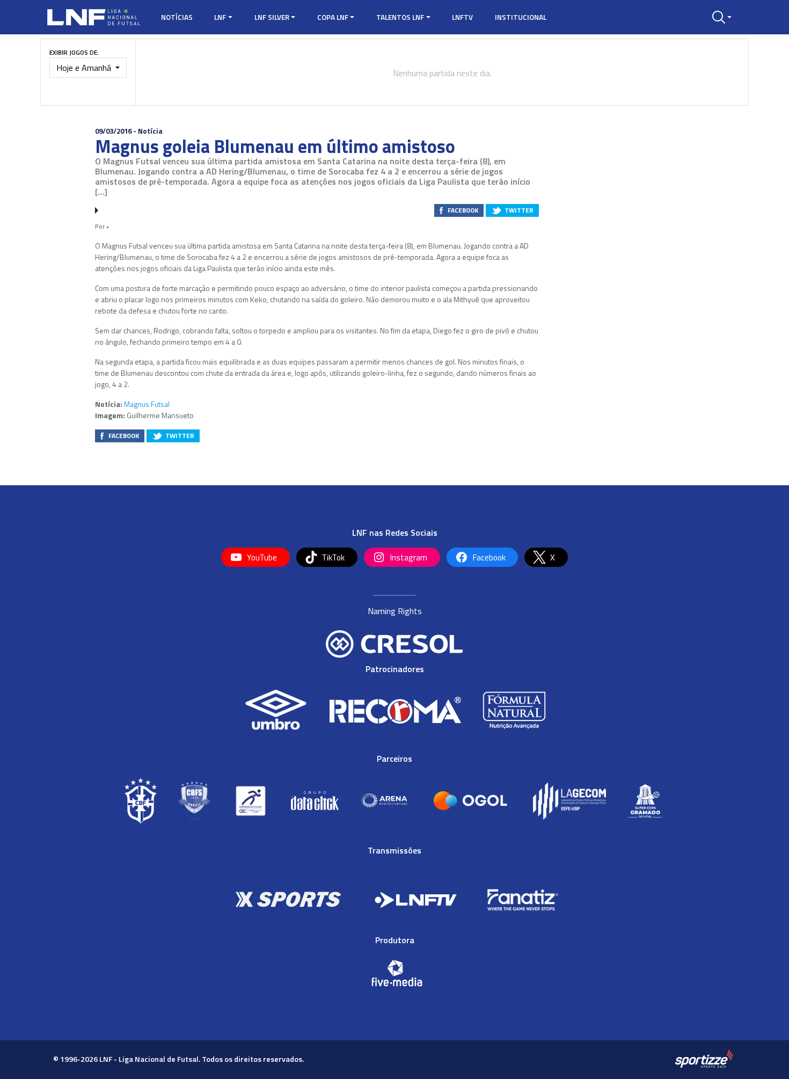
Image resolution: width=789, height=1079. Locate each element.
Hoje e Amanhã (84, 67)
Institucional (520, 17)
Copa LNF (332, 17)
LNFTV (462, 17)
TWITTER (519, 210)
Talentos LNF (400, 17)
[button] (722, 17)
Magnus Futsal (147, 404)
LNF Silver (271, 17)
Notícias (177, 17)
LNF (220, 17)
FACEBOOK (463, 210)
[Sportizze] (704, 1059)
